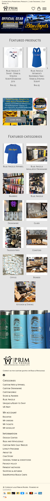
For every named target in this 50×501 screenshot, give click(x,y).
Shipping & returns (12, 471)
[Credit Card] (4, 493)
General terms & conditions (17, 460)
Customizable (9, 392)
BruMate (13, 196)
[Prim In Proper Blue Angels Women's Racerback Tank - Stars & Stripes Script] (36, 57)
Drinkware (13, 223)
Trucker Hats (13, 250)
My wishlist (9, 428)
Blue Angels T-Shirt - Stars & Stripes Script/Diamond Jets (13, 76)
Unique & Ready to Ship (14, 403)
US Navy (6, 407)
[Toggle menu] (44, 8)
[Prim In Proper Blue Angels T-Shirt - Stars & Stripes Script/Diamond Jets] (13, 57)
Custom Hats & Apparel (14, 384)
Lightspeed (7, 489)
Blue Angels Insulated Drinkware (36, 167)
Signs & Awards (10, 395)
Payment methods (11, 467)
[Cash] (26, 493)
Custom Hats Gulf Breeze (15, 445)
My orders (8, 420)
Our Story (8, 456)
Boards (36, 277)
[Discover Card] (4, 497)
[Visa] (36, 493)
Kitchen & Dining (25, 304)
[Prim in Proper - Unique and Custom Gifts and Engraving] (10, 8)
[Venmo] (22, 493)
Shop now (11, 25)
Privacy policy (10, 463)
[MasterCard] (31, 493)
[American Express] (40, 493)
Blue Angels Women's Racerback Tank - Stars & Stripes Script (37, 76)
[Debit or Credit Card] (13, 493)
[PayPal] (9, 493)
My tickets (8, 424)
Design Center (10, 437)
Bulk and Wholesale (13, 441)
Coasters (36, 250)
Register (7, 416)
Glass (37, 223)
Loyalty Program (11, 448)
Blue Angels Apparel (13, 166)
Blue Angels (37, 196)
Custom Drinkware (12, 388)
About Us (7, 452)
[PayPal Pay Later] (18, 493)
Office (13, 277)
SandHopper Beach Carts (15, 474)
